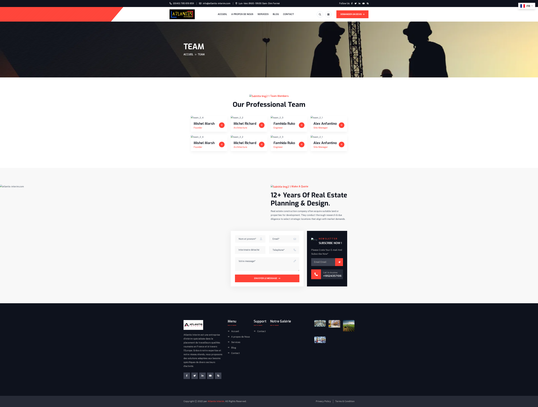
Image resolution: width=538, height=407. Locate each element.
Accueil (222, 14)
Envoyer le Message (265, 278)
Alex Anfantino (325, 123)
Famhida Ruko (284, 123)
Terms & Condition (344, 401)
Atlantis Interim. (216, 401)
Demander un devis (351, 14)
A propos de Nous (242, 14)
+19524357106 (332, 275)
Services (263, 14)
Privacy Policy (323, 401)
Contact (288, 14)
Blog (276, 14)
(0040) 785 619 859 (183, 3)
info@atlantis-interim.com (216, 3)
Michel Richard (245, 123)
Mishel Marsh (204, 123)
